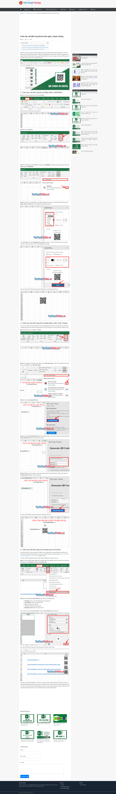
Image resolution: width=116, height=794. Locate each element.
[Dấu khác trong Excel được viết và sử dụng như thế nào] (76, 120)
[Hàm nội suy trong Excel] (76, 101)
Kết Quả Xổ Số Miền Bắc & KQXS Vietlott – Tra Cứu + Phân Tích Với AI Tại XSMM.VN (89, 78)
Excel (23, 39)
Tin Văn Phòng (38, 9)
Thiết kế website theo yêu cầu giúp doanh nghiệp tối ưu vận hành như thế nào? (89, 71)
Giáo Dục (73, 9)
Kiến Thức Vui (84, 9)
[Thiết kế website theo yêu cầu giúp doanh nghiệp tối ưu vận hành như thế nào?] (76, 71)
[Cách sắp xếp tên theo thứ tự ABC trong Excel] (76, 94)
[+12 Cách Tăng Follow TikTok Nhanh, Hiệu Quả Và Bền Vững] (76, 65)
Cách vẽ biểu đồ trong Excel (87, 151)
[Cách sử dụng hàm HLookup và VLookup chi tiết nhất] (76, 114)
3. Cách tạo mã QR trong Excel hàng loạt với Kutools (32, 49)
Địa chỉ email (23, 756)
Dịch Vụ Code (83, 784)
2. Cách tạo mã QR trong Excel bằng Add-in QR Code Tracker (34, 47)
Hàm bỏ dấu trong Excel (86, 125)
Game (94, 9)
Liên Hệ (62, 784)
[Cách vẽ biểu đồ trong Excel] (76, 153)
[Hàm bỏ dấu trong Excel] (76, 126)
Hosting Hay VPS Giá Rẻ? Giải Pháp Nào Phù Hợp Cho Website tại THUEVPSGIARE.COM (89, 84)
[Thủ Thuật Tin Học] (30, 2)
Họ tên (21, 749)
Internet (28, 9)
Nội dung (22, 762)
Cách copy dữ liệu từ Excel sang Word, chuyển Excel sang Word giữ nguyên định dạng (89, 133)
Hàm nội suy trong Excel (86, 99)
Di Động (64, 9)
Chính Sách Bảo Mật (65, 788)
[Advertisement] (72, 4)
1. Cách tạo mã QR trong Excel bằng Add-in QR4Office (33, 45)
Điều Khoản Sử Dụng (65, 786)
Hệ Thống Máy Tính (52, 9)
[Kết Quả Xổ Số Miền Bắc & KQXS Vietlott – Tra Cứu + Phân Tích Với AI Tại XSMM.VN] (76, 78)
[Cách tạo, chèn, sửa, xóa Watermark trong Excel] (76, 107)
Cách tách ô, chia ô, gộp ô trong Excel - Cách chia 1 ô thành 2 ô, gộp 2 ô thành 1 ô (89, 139)
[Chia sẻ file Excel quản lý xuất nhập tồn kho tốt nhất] (76, 146)
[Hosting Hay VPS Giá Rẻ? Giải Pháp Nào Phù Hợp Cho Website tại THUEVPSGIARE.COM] (76, 84)
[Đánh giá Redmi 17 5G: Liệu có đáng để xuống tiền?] (76, 58)
